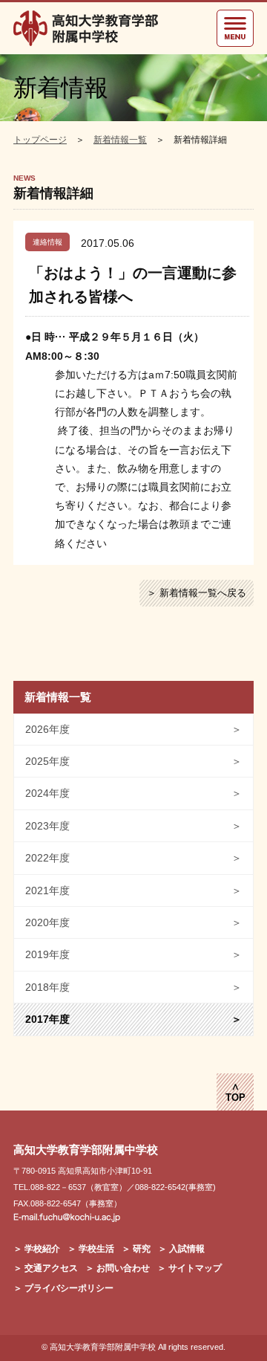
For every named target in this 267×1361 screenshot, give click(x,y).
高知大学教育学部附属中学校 (103, 1346)
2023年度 (133, 826)
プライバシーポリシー (68, 1288)
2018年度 (133, 987)
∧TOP (235, 1092)
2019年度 (133, 954)
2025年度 (133, 761)
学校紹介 (42, 1249)
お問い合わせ (123, 1268)
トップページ (40, 140)
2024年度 (133, 793)
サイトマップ (195, 1268)
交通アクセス (51, 1268)
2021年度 (133, 890)
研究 (142, 1249)
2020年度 (133, 922)
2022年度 (133, 858)
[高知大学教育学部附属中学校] (87, 28)
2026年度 (133, 729)
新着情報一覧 (120, 140)
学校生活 (96, 1249)
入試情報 (187, 1249)
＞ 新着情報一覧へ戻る (196, 592)
